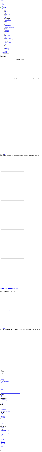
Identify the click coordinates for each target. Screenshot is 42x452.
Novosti (4, 154)
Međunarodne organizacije (3, 383)
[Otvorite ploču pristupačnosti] (0, 450)
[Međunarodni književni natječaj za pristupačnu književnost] (10, 359)
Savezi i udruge (2, 382)
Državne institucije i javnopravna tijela (5, 381)
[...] (15, 291)
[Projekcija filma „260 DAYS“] (12, 74)
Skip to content (1, 0)
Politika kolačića (2, 379)
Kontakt (1, 372)
